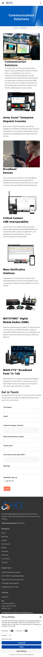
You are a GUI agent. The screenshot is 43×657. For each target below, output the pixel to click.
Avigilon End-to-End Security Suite (12, 579)
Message (7, 466)
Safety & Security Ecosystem (11, 572)
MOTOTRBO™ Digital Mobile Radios (13, 576)
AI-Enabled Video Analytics (10, 583)
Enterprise (23, 28)
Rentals (4, 548)
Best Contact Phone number (14, 436)
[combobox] (21, 430)
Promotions (6, 559)
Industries (5, 551)
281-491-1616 (6, 608)
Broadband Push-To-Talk (10, 587)
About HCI (5, 555)
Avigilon (4, 540)
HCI (3, 601)
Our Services (6, 544)
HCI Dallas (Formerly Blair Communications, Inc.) (17, 613)
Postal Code (8, 445)
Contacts (5, 562)
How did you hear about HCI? (14, 454)
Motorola (5, 537)
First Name (8, 407)
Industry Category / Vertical (13, 425)
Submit (7, 489)
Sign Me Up (10, 481)
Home (16, 28)
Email (6, 416)
